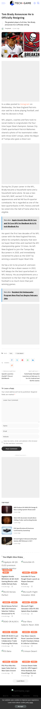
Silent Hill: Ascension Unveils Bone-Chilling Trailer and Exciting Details (25, 519)
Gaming (26, 572)
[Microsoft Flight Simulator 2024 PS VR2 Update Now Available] (30, 597)
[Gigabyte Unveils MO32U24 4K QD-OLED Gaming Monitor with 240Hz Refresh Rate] (11, 567)
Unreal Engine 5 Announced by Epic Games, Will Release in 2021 (25, 540)
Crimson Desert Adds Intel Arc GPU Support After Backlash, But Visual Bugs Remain (29, 669)
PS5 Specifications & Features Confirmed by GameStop (24, 529)
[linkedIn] (33, 360)
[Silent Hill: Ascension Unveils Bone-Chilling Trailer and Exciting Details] (7, 520)
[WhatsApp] (28, 360)
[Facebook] (12, 360)
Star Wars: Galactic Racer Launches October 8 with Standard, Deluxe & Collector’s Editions (30, 640)
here (31, 702)
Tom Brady (20, 353)
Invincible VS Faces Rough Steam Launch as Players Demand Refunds (30, 580)
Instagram (25, 104)
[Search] (38, 3)
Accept (20, 706)
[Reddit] (12, 365)
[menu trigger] (4, 3)
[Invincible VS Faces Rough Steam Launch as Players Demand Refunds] (30, 567)
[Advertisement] (20, 81)
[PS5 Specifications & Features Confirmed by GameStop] (7, 530)
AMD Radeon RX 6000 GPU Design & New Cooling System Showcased (25, 508)
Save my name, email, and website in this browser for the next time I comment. (20, 442)
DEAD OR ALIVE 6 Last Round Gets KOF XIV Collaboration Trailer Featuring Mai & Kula (10, 640)
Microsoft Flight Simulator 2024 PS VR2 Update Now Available (30, 608)
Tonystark (8, 28)
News (5, 572)
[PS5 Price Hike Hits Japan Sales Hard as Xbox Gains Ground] (11, 656)
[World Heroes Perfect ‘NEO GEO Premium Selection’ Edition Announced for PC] (11, 597)
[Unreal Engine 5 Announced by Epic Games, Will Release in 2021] (7, 541)
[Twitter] (17, 360)
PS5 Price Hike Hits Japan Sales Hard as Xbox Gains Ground (9, 668)
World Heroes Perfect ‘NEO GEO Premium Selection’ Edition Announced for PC (10, 610)
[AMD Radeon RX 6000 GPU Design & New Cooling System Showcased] (7, 510)
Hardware (7, 570)
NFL (11, 353)
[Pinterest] (22, 360)
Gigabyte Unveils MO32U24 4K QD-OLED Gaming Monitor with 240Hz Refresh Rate (10, 580)
